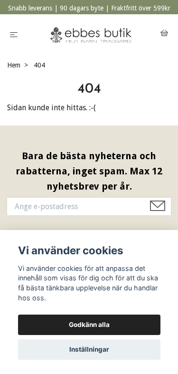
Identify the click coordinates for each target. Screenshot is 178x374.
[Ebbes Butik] (90, 34)
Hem (13, 65)
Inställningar (89, 349)
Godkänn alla (89, 324)
